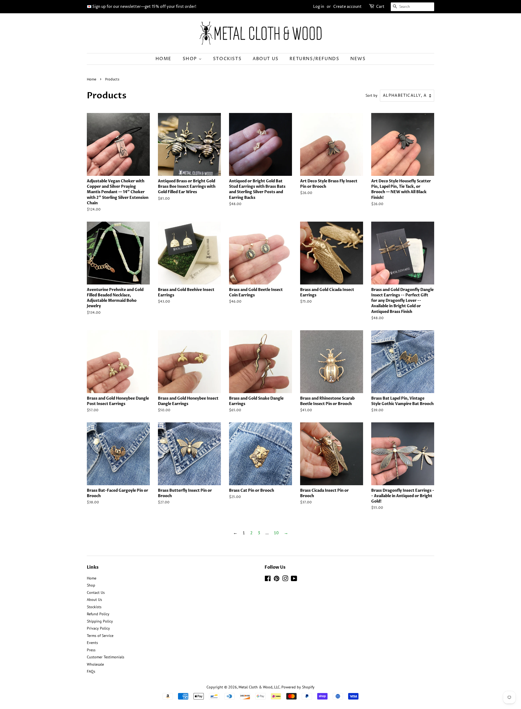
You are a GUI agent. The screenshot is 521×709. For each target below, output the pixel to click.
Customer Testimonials (105, 657)
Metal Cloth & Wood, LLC (259, 687)
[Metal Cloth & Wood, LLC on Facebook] (268, 579)
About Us (266, 59)
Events (92, 642)
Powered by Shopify (297, 687)
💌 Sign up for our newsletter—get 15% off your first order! (141, 6)
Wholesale (95, 664)
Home (163, 59)
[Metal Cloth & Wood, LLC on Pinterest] (276, 579)
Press (91, 650)
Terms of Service (100, 635)
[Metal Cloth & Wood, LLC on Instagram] (285, 579)
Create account (347, 6)
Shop (191, 59)
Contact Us (96, 592)
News (358, 59)
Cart (380, 6)
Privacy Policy (98, 628)
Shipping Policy (100, 621)
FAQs (91, 671)
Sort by (371, 95)
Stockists (227, 59)
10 (276, 532)
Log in (318, 6)
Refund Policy (98, 613)
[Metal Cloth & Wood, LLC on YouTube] (294, 579)
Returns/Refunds (314, 59)
